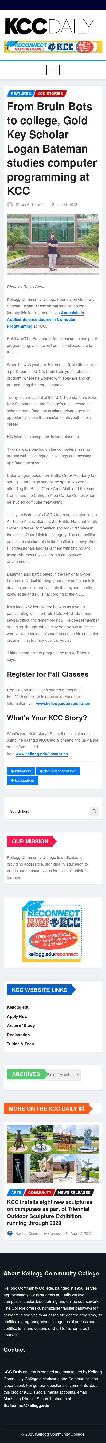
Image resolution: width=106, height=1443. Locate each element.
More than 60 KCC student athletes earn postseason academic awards (55, 1209)
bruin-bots (23, 771)
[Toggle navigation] (53, 70)
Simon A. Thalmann (31, 204)
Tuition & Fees (20, 1044)
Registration (18, 1035)
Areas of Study (21, 1025)
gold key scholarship (60, 771)
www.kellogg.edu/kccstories (42, 753)
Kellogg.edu (18, 1007)
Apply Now (17, 1016)
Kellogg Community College (41, 1222)
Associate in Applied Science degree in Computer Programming (45, 319)
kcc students (25, 780)
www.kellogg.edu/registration (63, 703)
